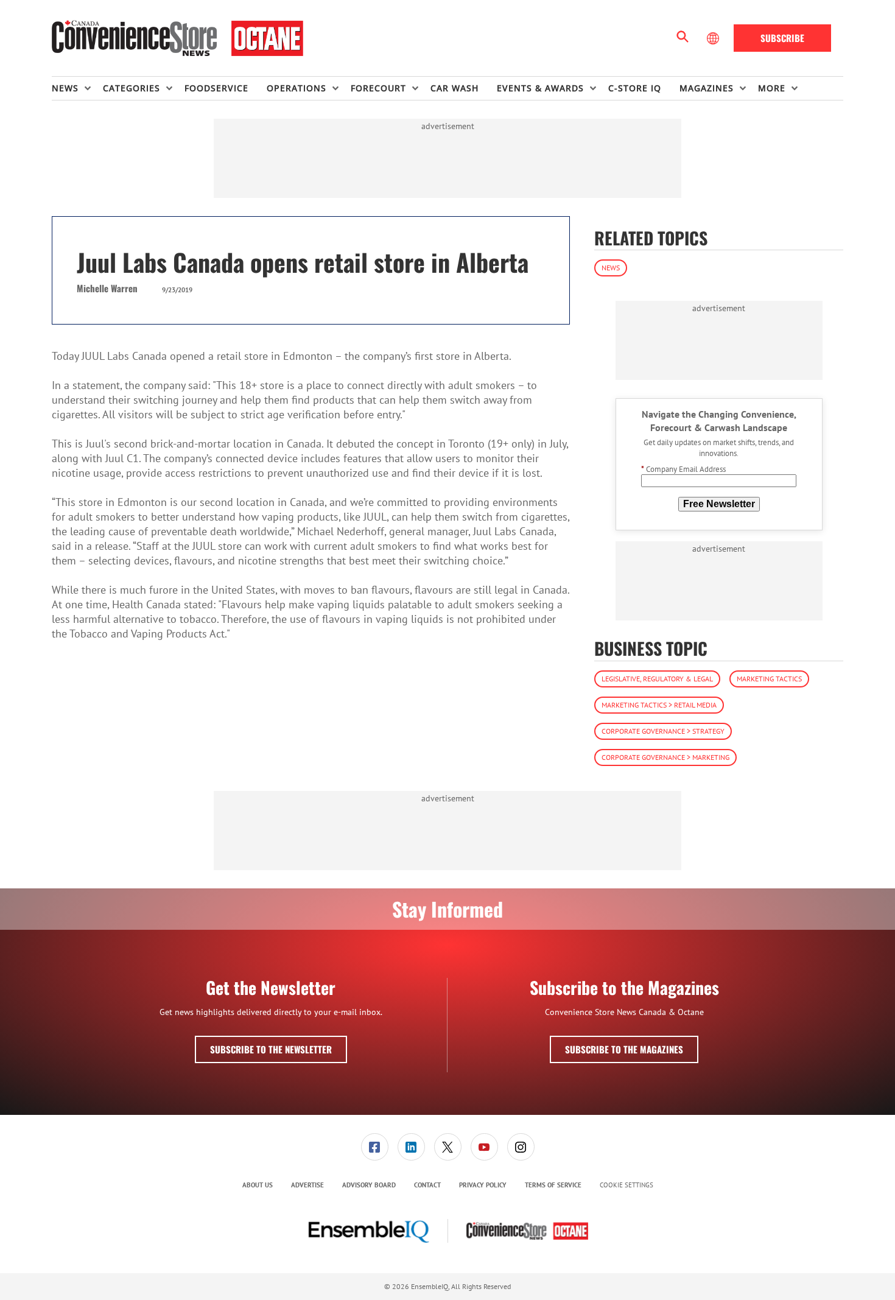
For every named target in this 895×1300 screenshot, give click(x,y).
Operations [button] (296, 88)
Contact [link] (427, 1185)
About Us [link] (257, 1185)
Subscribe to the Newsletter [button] (271, 1049)
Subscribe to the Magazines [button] (624, 1049)
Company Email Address (683, 469)
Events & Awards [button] (540, 88)
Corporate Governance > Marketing (665, 757)
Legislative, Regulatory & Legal (657, 678)
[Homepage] (177, 38)
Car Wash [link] (454, 88)
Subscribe (782, 37)
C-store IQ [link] (634, 88)
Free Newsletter (719, 504)
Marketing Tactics (769, 678)
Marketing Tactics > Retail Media (659, 704)
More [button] (771, 88)
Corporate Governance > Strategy (663, 731)
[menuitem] (77, 88)
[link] (374, 1147)
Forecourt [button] (378, 88)
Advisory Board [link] (369, 1185)
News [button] (65, 88)
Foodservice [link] (216, 88)
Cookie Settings (626, 1185)
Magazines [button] (706, 88)
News (611, 267)
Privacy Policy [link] (483, 1185)
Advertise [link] (307, 1185)
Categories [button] (131, 88)
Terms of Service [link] (553, 1185)
